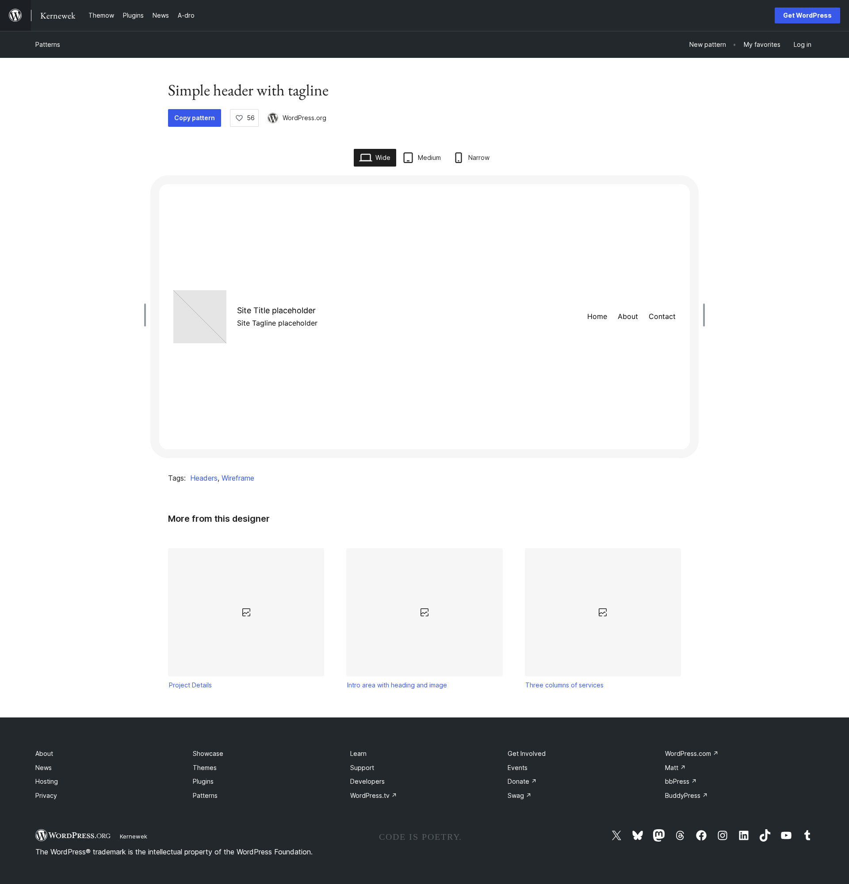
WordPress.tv (373, 795)
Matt (675, 767)
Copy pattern (194, 117)
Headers (204, 478)
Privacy (46, 795)
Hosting (46, 781)
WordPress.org (304, 117)
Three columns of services (564, 685)
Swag (520, 795)
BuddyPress (686, 795)
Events (518, 767)
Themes (205, 767)
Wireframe (238, 478)
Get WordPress (807, 15)
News (43, 767)
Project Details (190, 685)
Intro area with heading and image (397, 685)
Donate (522, 781)
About (44, 753)
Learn (358, 753)
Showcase (208, 753)
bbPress (681, 781)
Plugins (203, 781)
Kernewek (133, 836)
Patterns (47, 44)
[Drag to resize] (147, 315)
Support (362, 767)
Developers (367, 781)
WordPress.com (692, 753)
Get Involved (527, 753)
